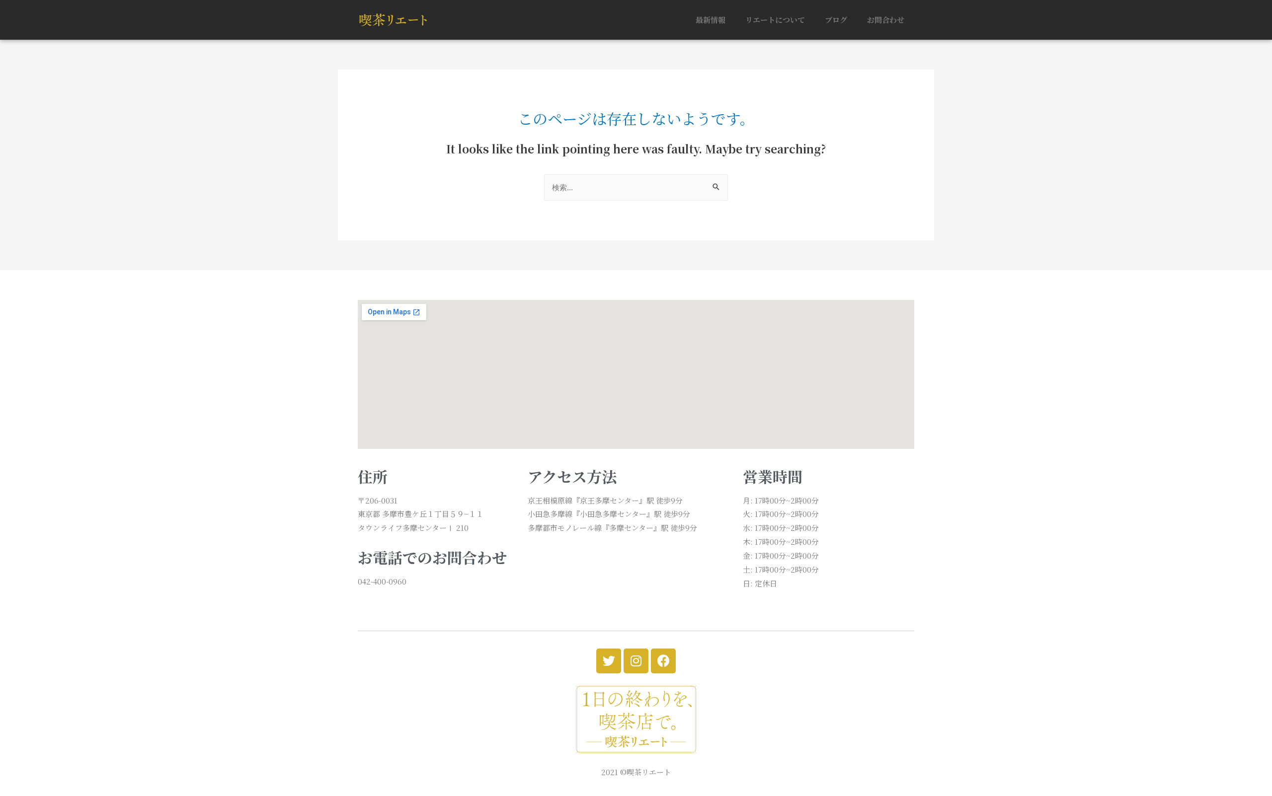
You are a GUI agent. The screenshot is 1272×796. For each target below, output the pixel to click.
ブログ (836, 19)
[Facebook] (663, 661)
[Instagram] (636, 661)
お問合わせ (885, 19)
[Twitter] (608, 661)
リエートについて (775, 19)
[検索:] (636, 187)
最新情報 (710, 19)
